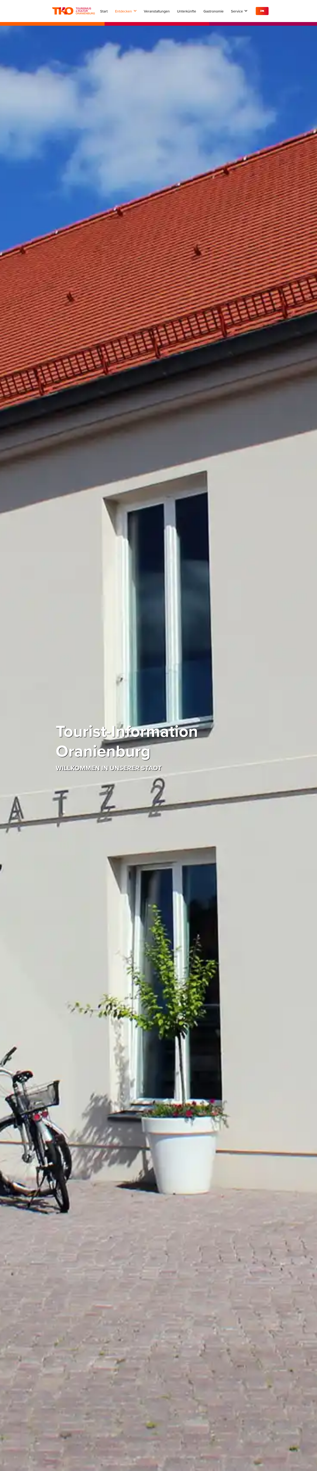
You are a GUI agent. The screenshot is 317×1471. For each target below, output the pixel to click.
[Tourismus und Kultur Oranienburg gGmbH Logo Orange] (73, 11)
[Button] (262, 11)
